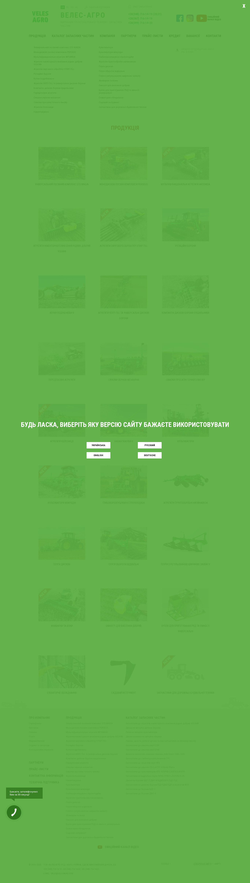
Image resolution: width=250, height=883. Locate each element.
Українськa (98, 445)
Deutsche (150, 455)
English (98, 455)
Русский (150, 445)
